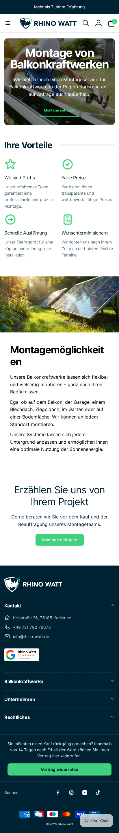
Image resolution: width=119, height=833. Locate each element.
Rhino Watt (65, 824)
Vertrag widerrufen (59, 769)
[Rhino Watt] (33, 590)
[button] (7, 23)
